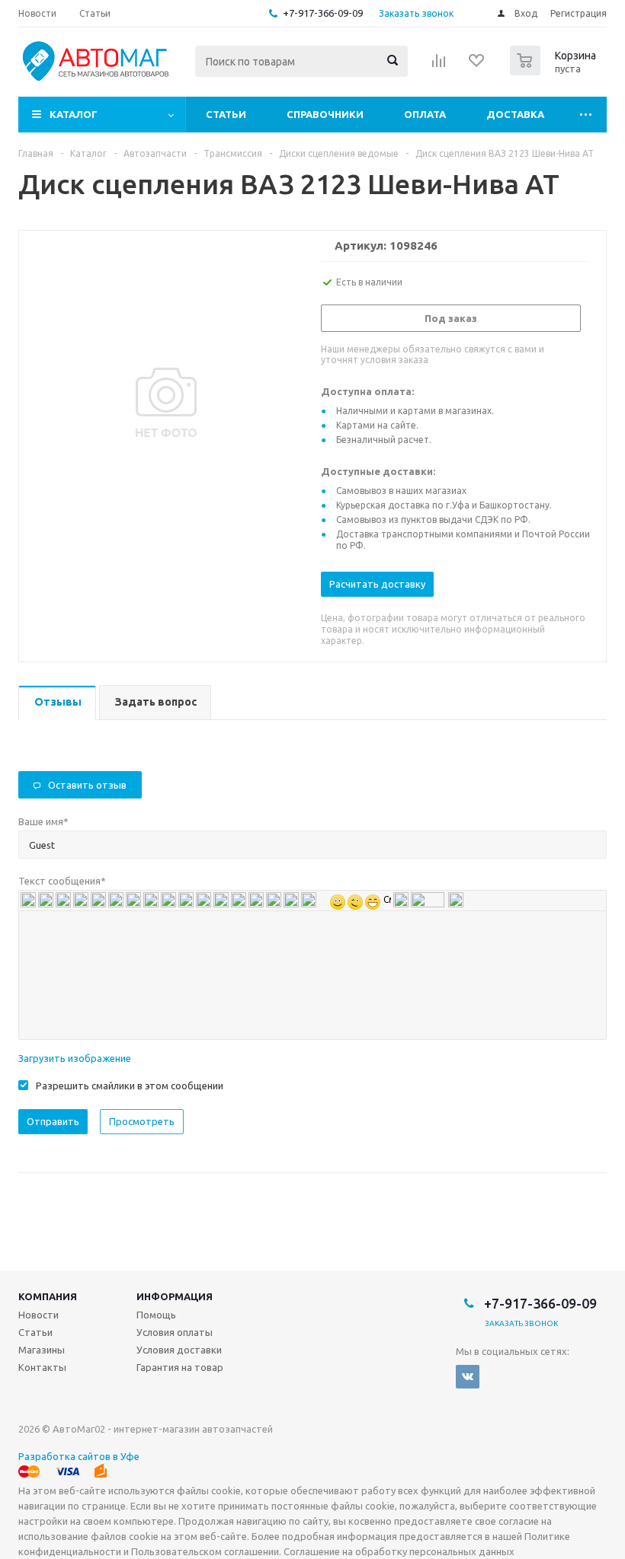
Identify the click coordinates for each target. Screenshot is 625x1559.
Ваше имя (43, 821)
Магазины (41, 1349)
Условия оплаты (174, 1332)
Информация (174, 1296)
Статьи (226, 114)
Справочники (325, 114)
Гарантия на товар (179, 1367)
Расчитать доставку (377, 584)
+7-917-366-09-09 (323, 13)
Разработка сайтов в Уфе (78, 1456)
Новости (38, 1314)
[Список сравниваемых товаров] (439, 65)
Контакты (42, 1367)
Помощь (156, 1314)
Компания (47, 1296)
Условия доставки (179, 1349)
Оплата (425, 114)
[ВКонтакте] (467, 1376)
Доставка (515, 114)
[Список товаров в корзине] (554, 70)
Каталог (74, 114)
